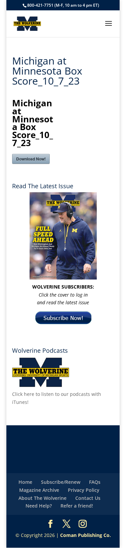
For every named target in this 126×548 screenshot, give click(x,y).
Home (25, 482)
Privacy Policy (83, 490)
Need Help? (39, 506)
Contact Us (87, 498)
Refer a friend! (76, 506)
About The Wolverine (42, 498)
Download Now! (31, 159)
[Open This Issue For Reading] (63, 236)
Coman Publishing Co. (85, 535)
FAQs (94, 482)
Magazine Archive (39, 490)
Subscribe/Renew (60, 482)
